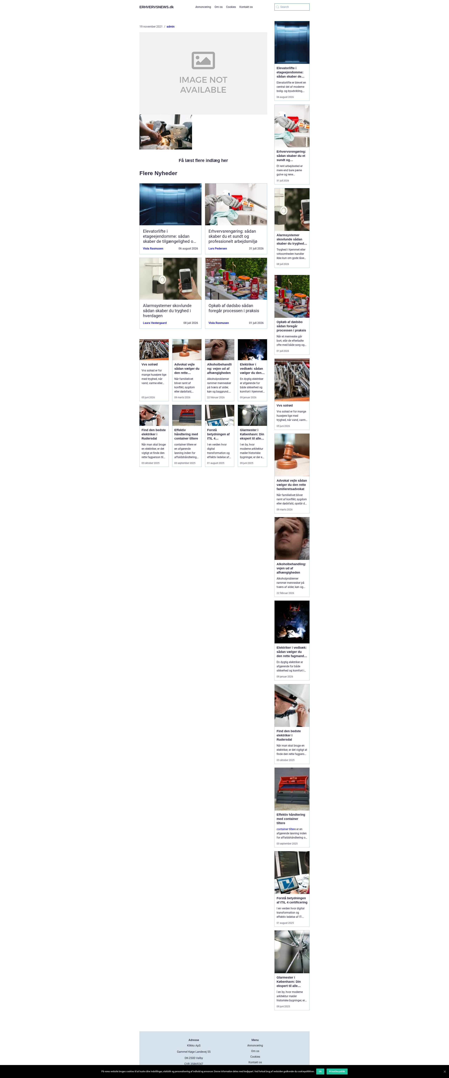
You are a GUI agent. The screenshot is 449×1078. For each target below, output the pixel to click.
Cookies (231, 7)
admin (171, 26)
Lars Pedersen (218, 248)
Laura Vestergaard (155, 323)
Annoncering (203, 7)
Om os (219, 7)
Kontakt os (246, 7)
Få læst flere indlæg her (203, 160)
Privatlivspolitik (337, 1071)
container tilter (285, 829)
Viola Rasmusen (153, 248)
